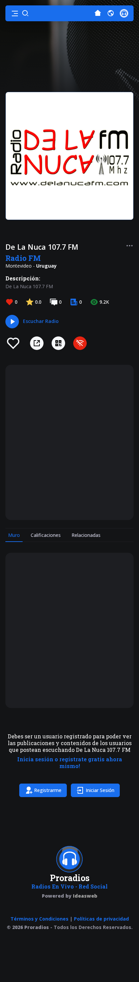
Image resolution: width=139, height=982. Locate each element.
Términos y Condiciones (39, 919)
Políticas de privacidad (101, 919)
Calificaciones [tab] (46, 535)
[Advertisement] (69, 442)
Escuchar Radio (41, 321)
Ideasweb (85, 896)
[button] (15, 13)
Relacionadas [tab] (86, 535)
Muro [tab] (14, 535)
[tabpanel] (69, 676)
